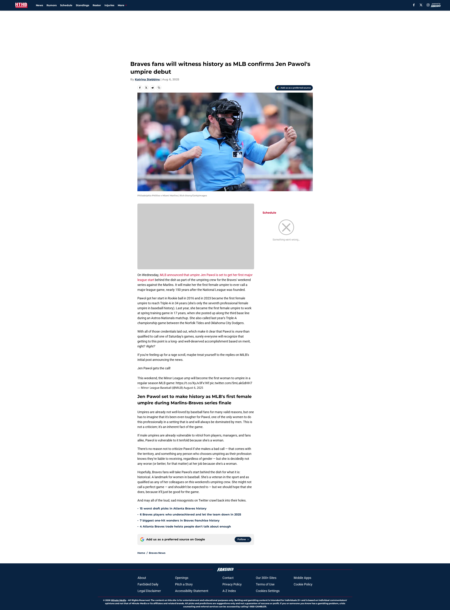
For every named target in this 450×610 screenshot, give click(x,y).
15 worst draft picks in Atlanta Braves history (173, 508)
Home (141, 553)
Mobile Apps (302, 578)
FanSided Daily (148, 584)
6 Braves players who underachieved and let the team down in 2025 (190, 514)
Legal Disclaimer (149, 591)
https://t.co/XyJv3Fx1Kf (192, 383)
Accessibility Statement (191, 591)
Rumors (52, 5)
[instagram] (428, 5)
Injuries (109, 5)
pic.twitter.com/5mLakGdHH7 (231, 383)
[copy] (158, 87)
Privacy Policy (232, 584)
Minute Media (118, 600)
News (39, 5)
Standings (82, 5)
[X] (421, 5)
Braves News (157, 553)
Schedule (66, 5)
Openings (181, 578)
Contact (228, 578)
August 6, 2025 (193, 388)
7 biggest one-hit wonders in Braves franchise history (180, 520)
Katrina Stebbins (147, 79)
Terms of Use (265, 584)
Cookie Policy (303, 584)
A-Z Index (229, 591)
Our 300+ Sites (266, 578)
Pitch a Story (184, 584)
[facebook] (414, 5)
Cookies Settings (268, 591)
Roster (97, 5)
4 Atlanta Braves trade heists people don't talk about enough (185, 526)
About (142, 578)
